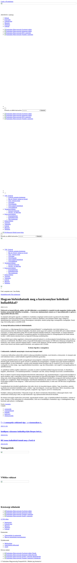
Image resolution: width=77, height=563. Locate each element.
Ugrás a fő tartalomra (7, 1)
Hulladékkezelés (13, 217)
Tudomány (8, 224)
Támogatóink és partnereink (13, 535)
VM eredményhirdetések (15, 206)
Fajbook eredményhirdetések (16, 197)
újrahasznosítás (9, 416)
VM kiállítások (12, 207)
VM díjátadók (12, 204)
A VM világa (5, 519)
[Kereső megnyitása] (5, 108)
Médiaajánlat (8, 543)
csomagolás (8, 409)
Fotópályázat (8, 21)
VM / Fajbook (9, 195)
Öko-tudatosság (13, 219)
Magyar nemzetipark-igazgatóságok (15, 537)
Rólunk (7, 18)
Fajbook (7, 26)
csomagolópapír (9, 410)
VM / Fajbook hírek (14, 201)
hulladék (7, 412)
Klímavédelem (9, 221)
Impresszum (8, 522)
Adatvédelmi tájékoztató (12, 545)
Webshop (7, 24)
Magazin (7, 23)
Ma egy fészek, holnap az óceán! (18, 199)
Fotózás (7, 226)
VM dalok (11, 202)
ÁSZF (6, 547)
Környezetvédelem (10, 214)
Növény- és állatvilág (14, 212)
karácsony (8, 414)
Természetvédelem (10, 209)
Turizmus (7, 222)
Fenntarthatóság (13, 216)
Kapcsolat (7, 19)
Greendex (8, 404)
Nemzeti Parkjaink (13, 211)
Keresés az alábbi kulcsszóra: (13, 110)
